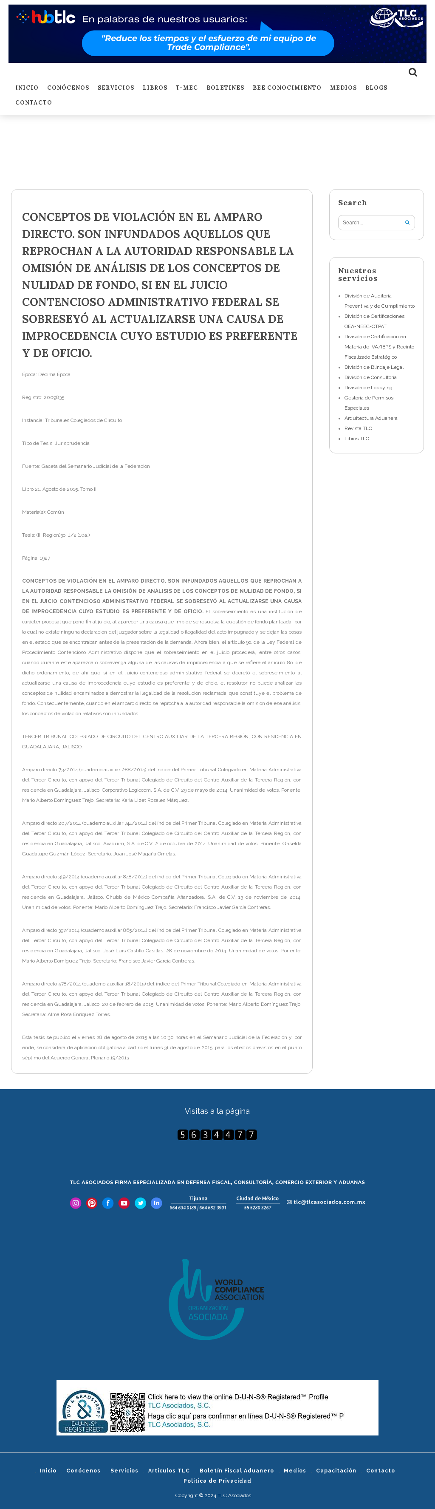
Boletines (225, 88)
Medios (343, 88)
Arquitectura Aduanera (371, 418)
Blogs (376, 88)
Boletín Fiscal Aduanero (237, 1471)
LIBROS (155, 88)
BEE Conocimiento (287, 88)
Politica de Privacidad (217, 1481)
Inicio (27, 88)
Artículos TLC (169, 1471)
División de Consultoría (371, 377)
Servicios (116, 88)
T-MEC (187, 88)
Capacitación (336, 1471)
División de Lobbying (369, 388)
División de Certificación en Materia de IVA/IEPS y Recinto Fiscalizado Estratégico (379, 347)
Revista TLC (358, 428)
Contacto (33, 103)
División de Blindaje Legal (374, 367)
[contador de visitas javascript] (217, 1135)
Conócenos (68, 88)
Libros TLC (357, 439)
